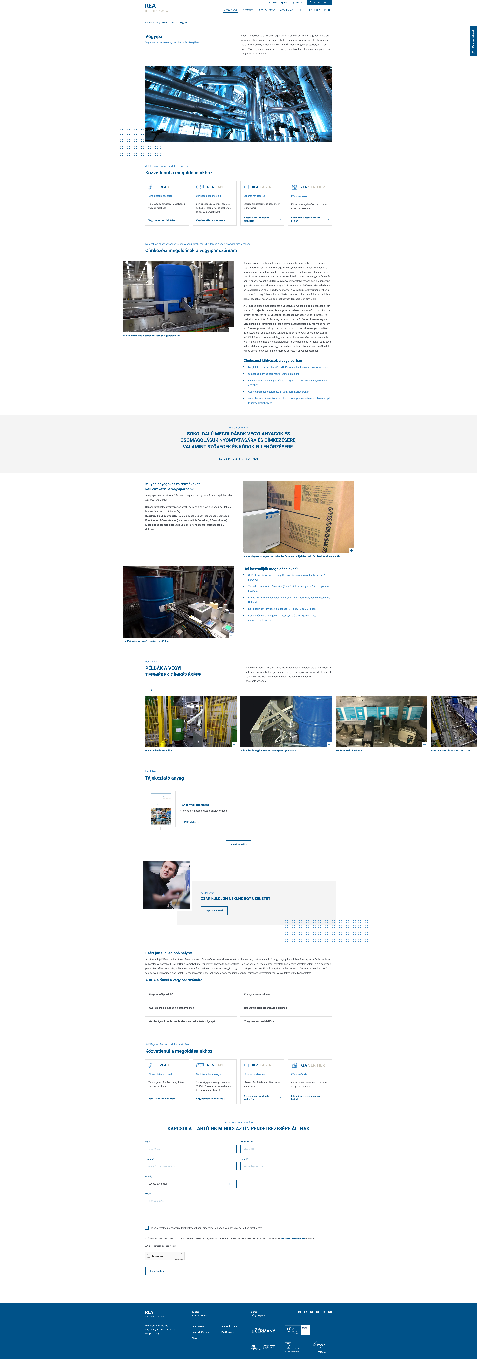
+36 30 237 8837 (200, 1315)
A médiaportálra (238, 844)
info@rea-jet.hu (258, 1315)
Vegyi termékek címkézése (161, 220)
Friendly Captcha (179, 1259)
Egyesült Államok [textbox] (157, 1183)
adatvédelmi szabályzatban (293, 1238)
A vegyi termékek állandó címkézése (256, 219)
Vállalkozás (246, 1142)
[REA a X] (311, 1312)
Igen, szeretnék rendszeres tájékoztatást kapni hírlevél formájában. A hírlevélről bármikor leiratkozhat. (207, 1227)
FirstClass (226, 1332)
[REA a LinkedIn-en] (299, 1312)
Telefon (149, 1159)
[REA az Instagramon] (323, 1312)
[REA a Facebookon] (305, 1312)
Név (147, 1142)
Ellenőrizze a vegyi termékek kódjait (305, 219)
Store (194, 1338)
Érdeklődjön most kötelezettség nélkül (238, 459)
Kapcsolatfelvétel (214, 910)
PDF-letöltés (190, 822)
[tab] (218, 760)
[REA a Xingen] (317, 1312)
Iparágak (173, 22)
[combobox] (190, 1184)
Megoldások (161, 22)
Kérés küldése (157, 1271)
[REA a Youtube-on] (330, 1312)
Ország (148, 1176)
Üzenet (148, 1193)
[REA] (158, 8)
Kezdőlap (149, 22)
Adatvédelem (228, 1326)
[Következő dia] (151, 690)
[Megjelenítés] (178, 296)
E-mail (243, 1159)
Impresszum (198, 1326)
